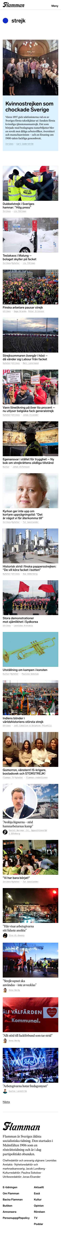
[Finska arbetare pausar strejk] (30, 287)
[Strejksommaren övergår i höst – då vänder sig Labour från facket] (30, 335)
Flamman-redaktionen (37, 777)
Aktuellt (39, 1187)
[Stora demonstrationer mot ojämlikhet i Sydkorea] (30, 597)
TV (35, 1218)
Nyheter (16, 263)
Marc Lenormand (31, 363)
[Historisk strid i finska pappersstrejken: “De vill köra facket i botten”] (30, 546)
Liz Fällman (20, 211)
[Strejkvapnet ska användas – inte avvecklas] (30, 960)
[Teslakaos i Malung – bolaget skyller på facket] (30, 235)
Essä (37, 1193)
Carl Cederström (24, 144)
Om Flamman (11, 1193)
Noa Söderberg (30, 574)
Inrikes (9, 144)
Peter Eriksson (36, 311)
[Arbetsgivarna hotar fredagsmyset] (30, 1065)
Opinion (39, 1205)
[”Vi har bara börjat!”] (30, 857)
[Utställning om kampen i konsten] (30, 649)
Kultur (6, 467)
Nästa (6, 1102)
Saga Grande (20, 311)
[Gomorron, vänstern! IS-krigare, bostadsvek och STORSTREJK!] (30, 749)
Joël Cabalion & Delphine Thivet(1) (33, 726)
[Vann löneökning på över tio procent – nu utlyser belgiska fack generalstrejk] (30, 387)
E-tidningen (10, 1187)
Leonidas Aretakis (23, 625)
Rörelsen (39, 1212)
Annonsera (9, 1212)
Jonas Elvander (31, 415)
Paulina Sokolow (30, 674)
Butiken (7, 1205)
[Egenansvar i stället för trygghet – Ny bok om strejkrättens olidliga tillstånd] (30, 438)
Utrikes (7, 311)
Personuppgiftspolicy (16, 1218)
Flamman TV (8, 777)
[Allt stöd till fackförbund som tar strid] (30, 1014)
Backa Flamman (13, 1199)
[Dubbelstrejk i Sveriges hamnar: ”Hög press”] (30, 183)
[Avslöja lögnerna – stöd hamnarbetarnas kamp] (30, 801)
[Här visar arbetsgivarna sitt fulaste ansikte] (30, 905)
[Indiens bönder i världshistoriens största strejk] (30, 697)
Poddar (38, 1224)
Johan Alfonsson (21, 467)
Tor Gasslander (31, 522)
